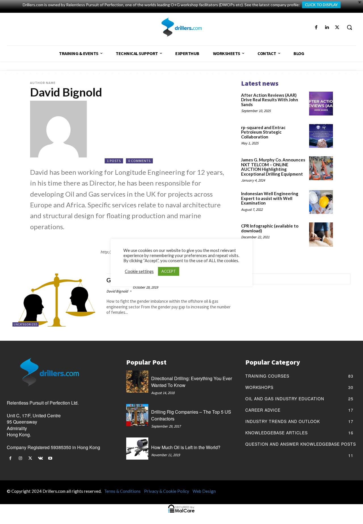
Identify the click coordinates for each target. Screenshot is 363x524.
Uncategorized (25, 324)
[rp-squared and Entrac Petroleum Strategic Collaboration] (321, 136)
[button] (349, 27)
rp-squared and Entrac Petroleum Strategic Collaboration (263, 132)
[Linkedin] (327, 27)
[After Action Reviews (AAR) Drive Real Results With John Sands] (321, 103)
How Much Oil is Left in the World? (185, 447)
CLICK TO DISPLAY (321, 5)
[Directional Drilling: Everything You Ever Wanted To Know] (137, 382)
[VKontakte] (40, 458)
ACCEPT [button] (168, 271)
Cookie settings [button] (139, 271)
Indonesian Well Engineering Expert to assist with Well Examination (269, 198)
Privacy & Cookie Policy (166, 491)
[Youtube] (50, 458)
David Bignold (117, 291)
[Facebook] (316, 27)
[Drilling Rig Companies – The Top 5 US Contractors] (137, 415)
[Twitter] (337, 27)
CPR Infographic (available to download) (269, 228)
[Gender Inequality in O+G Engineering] (56, 300)
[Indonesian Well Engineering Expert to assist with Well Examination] (321, 202)
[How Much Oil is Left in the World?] (137, 448)
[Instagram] (20, 458)
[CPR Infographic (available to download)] (321, 234)
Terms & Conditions (122, 491)
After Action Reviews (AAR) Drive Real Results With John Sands (269, 99)
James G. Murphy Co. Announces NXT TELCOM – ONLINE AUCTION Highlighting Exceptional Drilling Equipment (273, 166)
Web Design (204, 491)
